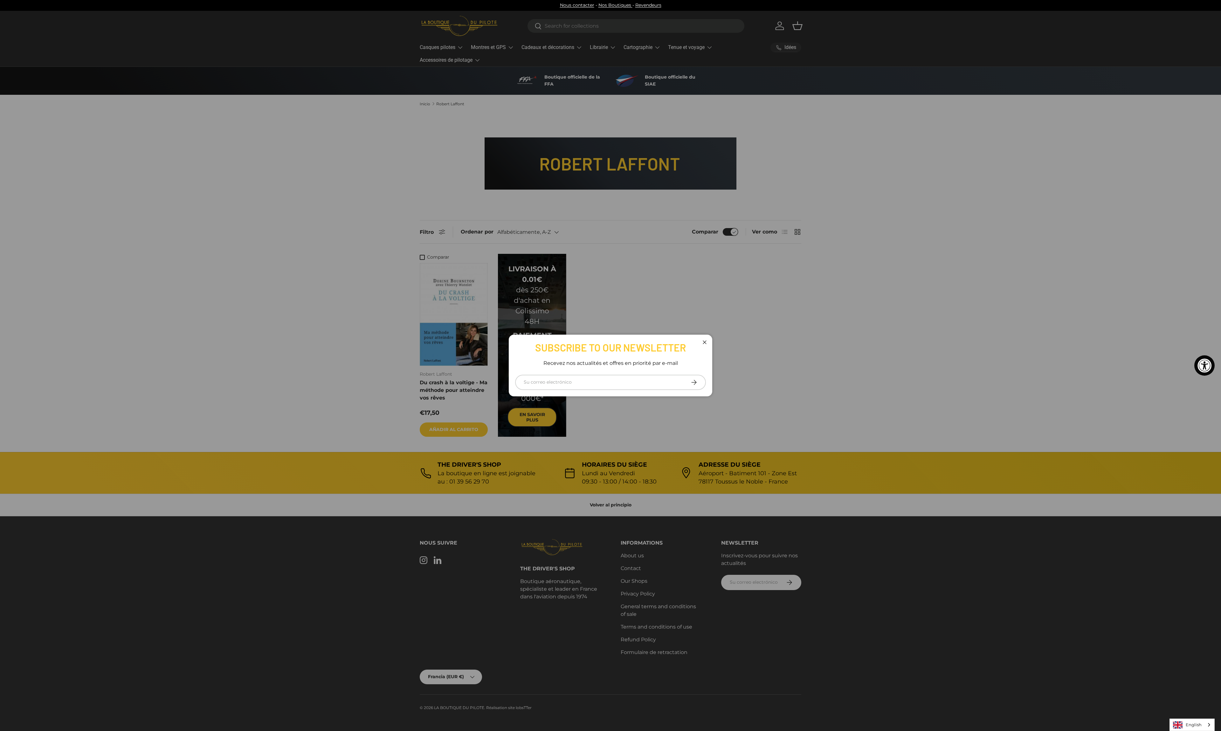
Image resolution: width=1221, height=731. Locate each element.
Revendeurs (648, 5)
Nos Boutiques (615, 5)
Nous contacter (577, 5)
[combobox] (1192, 725)
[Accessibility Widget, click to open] (1204, 365)
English (1194, 724)
